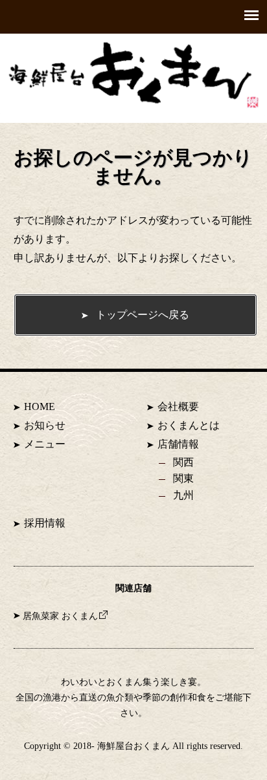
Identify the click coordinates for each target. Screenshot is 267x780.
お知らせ (44, 425)
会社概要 (178, 406)
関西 (183, 462)
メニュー (44, 444)
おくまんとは (188, 425)
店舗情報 (178, 444)
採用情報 (44, 522)
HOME (39, 406)
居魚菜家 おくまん (60, 616)
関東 (183, 478)
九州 (183, 495)
